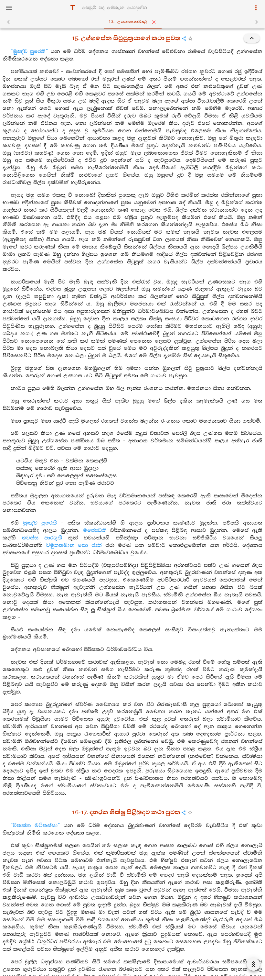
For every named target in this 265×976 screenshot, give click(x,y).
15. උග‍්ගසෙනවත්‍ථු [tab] (128, 21)
